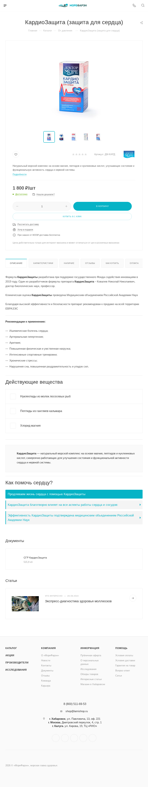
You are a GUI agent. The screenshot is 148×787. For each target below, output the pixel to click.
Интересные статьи (91, 679)
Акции (9, 655)
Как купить (112, 263)
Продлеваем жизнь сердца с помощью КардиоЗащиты (46, 494)
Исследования (16, 669)
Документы (47, 670)
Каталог (11, 648)
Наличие (69, 263)
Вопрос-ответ (122, 670)
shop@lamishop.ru (77, 711)
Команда (46, 680)
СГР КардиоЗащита (35, 557)
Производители (16, 662)
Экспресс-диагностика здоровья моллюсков (78, 601)
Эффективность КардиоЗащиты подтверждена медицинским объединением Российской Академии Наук (71, 517)
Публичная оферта (90, 655)
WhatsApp (83, 738)
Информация (89, 648)
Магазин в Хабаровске (92, 684)
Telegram (65, 738)
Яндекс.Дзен (92, 738)
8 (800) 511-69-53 (75, 704)
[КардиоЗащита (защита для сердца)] (74, 86)
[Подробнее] (132, 598)
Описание (16, 263)
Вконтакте (56, 738)
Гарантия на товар (125, 665)
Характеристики (43, 263)
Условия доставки (125, 660)
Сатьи (118, 675)
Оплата (134, 263)
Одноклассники (74, 738)
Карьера (45, 685)
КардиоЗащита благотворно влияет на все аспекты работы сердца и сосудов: (63, 504)
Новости (45, 660)
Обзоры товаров (89, 674)
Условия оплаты (124, 655)
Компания (48, 648)
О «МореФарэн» (50, 655)
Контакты (46, 665)
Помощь (121, 648)
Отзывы (90, 263)
